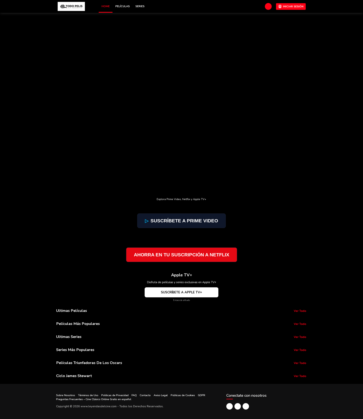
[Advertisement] (181, 41)
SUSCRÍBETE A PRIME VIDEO (181, 220)
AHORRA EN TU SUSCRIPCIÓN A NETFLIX (181, 254)
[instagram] (246, 406)
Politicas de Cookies (183, 395)
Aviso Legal (161, 395)
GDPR (201, 395)
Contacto (145, 395)
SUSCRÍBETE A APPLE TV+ (181, 292)
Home (106, 6)
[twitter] (237, 406)
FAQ (134, 395)
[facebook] (229, 406)
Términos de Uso (88, 395)
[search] (268, 6)
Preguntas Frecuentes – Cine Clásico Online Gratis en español (93, 399)
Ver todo (300, 311)
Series (139, 6)
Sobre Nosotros (65, 395)
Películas (122, 6)
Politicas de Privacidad (115, 395)
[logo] (71, 6)
